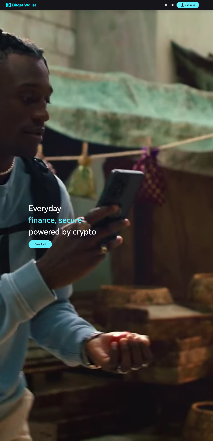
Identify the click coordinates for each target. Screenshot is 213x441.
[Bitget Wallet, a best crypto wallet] (25, 5)
